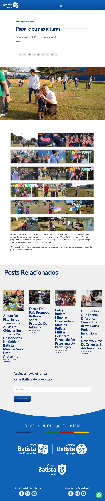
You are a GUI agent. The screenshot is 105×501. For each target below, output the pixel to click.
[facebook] (21, 493)
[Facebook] (20, 54)
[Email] (52, 54)
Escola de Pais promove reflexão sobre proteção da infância (39, 318)
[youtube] (34, 493)
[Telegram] (38, 54)
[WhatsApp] (34, 54)
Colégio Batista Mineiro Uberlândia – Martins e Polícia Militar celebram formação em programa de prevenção (65, 328)
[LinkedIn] (29, 54)
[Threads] (43, 54)
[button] (99, 495)
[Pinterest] (47, 54)
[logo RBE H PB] (10, 3)
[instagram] (27, 493)
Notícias (18, 41)
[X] (25, 54)
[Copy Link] (56, 54)
